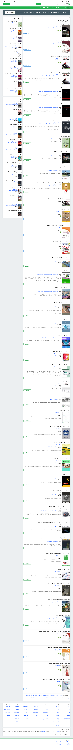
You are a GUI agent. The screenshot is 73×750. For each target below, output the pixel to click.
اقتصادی (57, 706)
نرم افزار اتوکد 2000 (55, 697)
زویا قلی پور (15, 148)
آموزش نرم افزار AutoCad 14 (45, 358)
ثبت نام (11, 1)
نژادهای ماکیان (41, 605)
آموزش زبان (68, 721)
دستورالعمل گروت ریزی (41, 309)
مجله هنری (17, 719)
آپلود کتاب (6, 4)
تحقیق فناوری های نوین (39, 340)
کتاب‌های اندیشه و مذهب (13, 119)
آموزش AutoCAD (55, 27)
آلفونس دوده (14, 82)
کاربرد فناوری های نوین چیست (54, 342)
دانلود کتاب (27, 82)
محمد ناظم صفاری (57, 289)
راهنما (8, 1)
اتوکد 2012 (31, 158)
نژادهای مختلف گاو (35, 605)
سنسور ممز (45, 498)
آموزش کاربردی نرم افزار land (43, 529)
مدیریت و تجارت (7, 712)
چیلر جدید (56, 514)
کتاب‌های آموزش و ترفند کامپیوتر (52, 75)
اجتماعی (57, 715)
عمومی (47, 7)
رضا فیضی (58, 681)
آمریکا (28, 202)
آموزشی (8, 715)
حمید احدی (15, 45)
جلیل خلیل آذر (57, 227)
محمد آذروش (14, 165)
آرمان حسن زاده (57, 665)
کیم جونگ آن (14, 189)
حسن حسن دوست (57, 42)
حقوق (58, 719)
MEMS (48, 498)
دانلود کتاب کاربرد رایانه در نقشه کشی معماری (60, 56)
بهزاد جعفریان (58, 26)
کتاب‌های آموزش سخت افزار (53, 586)
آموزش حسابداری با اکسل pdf (45, 280)
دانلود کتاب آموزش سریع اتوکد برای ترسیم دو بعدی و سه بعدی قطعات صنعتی (53, 182)
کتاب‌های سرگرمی (15, 214)
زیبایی (27, 710)
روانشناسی (57, 713)
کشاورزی (32, 449)
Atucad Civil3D (42, 295)
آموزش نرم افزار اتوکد (38, 78)
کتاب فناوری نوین (31, 340)
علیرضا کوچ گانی (57, 617)
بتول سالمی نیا (57, 649)
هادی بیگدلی (15, 118)
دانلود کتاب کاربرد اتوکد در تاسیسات (62, 24)
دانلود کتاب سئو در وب (65, 410)
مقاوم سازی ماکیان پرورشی (48, 605)
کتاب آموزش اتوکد (50, 141)
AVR (33, 589)
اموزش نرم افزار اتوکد (46, 95)
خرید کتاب (59, 744)
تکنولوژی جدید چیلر (40, 514)
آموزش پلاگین (46, 544)
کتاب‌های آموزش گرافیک (43, 91)
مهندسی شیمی (35, 713)
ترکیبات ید (44, 432)
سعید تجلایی (58, 555)
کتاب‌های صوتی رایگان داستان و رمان (12, 68)
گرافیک (47, 718)
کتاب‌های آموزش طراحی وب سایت (52, 414)
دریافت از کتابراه (27, 33)
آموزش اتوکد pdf (40, 95)
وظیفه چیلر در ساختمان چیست (36, 513)
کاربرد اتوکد (32, 94)
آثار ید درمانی (46, 434)
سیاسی (58, 716)
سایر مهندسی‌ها (35, 716)
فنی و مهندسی (49, 27)
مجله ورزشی (17, 713)
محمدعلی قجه (14, 204)
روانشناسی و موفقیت (6, 709)
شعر (69, 709)
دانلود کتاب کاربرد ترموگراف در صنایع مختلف (60, 365)
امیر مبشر (15, 196)
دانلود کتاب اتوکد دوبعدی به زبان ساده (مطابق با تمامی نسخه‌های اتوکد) (54, 631)
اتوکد (26, 78)
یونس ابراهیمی (57, 476)
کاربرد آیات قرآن (54, 388)
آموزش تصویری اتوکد (55, 97)
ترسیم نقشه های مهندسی (41, 202)
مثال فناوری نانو (36, 327)
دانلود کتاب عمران (58, 545)
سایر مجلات (17, 721)
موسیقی (27, 716)
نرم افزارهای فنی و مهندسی (52, 264)
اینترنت (47, 706)
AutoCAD (28, 94)
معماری (51, 43)
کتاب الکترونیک (58, 741)
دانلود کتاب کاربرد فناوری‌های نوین (63, 335)
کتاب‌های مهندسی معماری (42, 75)
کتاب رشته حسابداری (57, 278)
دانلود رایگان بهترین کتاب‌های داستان (12, 104)
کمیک (69, 713)
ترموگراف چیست (34, 374)
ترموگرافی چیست (55, 372)
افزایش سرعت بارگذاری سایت (32, 416)
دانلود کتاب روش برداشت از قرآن (63, 382)
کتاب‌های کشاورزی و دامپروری (53, 446)
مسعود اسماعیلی (57, 211)
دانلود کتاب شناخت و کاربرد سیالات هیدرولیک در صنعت (58, 396)
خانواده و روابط (26, 709)
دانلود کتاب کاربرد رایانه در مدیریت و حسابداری (60, 271)
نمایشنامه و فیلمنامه (66, 718)
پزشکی (58, 709)
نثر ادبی (68, 715)
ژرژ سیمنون (15, 126)
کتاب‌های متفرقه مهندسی (54, 399)
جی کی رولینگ (14, 22)
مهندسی (52, 7)
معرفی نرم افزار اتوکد (47, 94)
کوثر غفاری (15, 60)
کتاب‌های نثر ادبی (15, 91)
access (38, 278)
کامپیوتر (57, 7)
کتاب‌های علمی (55, 368)
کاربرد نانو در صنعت (30, 327)
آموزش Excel (32, 278)
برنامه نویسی (46, 710)
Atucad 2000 (43, 190)
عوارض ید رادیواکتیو (27, 432)
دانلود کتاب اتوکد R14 (65, 136)
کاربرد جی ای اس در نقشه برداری (32, 621)
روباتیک (37, 715)
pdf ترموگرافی (40, 372)
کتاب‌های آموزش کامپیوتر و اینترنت (52, 337)
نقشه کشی (56, 59)
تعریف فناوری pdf (46, 340)
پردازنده (49, 591)
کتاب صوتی (39, 7)
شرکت (31, 202)
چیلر (35, 514)
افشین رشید (58, 492)
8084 (39, 589)
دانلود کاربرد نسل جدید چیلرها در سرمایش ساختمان (59, 506)
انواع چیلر (52, 516)
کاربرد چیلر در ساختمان (46, 513)
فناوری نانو (47, 328)
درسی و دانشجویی (56, 721)
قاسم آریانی (58, 153)
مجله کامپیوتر (16, 706)
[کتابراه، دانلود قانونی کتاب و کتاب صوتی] (59, 31)
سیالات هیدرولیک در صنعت (52, 402)
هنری (27, 719)
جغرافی (58, 712)
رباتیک (31, 589)
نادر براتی (15, 103)
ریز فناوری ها (55, 497)
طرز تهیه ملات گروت (49, 310)
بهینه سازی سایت (41, 416)
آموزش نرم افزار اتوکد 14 (31, 358)
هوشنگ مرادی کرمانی (13, 67)
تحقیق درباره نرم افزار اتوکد (35, 126)
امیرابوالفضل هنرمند (13, 212)
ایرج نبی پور (58, 428)
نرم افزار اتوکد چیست (34, 559)
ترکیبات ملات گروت (42, 310)
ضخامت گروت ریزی (34, 309)
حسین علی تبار (57, 571)
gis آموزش (55, 621)
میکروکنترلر (55, 589)
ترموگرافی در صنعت (39, 371)
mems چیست (50, 497)
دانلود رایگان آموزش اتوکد (36, 128)
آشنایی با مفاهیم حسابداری (43, 278)
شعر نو (69, 710)
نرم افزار (25, 202)
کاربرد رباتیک (27, 589)
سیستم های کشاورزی (38, 449)
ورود (14, 1)
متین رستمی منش (57, 366)
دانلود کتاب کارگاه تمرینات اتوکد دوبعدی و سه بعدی (59, 647)
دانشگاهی (41, 229)
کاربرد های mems (45, 497)
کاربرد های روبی (54, 481)
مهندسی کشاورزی (54, 449)
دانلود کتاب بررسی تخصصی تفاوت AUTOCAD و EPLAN (58, 553)
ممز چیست (28, 497)
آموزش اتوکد (59, 80)
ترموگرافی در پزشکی (32, 371)
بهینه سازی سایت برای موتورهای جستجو (50, 416)
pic (35, 589)
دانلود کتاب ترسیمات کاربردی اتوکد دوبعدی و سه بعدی (58, 225)
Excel (35, 278)
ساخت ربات (59, 591)
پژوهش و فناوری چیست (53, 340)
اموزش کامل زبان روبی (48, 481)
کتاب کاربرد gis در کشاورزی (46, 449)
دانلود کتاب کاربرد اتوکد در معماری (63, 40)
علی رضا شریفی (57, 524)
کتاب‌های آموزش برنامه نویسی (53, 478)
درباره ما (68, 743)
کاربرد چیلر (56, 516)
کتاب (61, 733)
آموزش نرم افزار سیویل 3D (55, 295)
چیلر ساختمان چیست (53, 513)
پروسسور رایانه (34, 591)
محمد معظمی (58, 89)
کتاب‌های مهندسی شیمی (54, 323)
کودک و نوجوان (26, 715)
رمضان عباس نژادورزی (56, 272)
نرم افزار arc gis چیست (47, 623)
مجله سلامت (17, 718)
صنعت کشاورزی (55, 450)
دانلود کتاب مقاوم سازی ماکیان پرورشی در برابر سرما (59, 599)
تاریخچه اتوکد (37, 94)
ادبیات (65, 7)
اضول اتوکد (54, 80)
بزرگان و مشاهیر (25, 706)
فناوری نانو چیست (50, 326)
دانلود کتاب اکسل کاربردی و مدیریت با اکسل (61, 458)
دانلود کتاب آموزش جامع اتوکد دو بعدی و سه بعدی (59, 663)
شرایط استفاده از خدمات (66, 746)
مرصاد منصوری (57, 412)
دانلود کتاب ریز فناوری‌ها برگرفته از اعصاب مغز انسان (59, 490)
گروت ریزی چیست (58, 311)
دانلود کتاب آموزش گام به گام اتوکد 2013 (61, 241)
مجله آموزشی (16, 715)
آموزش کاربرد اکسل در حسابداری (34, 280)
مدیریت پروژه (59, 530)
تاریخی (58, 710)
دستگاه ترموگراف (54, 371)
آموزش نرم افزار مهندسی (53, 188)
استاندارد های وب (48, 418)
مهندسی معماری (35, 709)
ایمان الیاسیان (57, 304)
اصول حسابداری (54, 277)
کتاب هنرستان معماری (31, 78)
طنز (69, 712)
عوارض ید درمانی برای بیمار (53, 434)
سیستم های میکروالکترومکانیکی (55, 498)
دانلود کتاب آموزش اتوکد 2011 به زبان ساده (60, 257)
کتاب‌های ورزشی (15, 197)
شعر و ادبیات (8, 706)
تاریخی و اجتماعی (7, 710)
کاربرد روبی (59, 482)
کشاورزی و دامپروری (56, 722)
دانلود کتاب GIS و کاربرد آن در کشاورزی (61, 442)
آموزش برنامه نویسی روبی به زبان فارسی (31, 481)
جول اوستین (15, 75)
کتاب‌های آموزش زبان (14, 166)
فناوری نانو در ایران (32, 326)
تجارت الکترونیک (45, 712)
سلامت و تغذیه (25, 713)
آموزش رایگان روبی (48, 482)
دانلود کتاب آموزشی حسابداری (30, 277)
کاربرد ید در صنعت (49, 432)
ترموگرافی (49, 371)
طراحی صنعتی (36, 706)
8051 (37, 589)
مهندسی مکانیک (46, 229)
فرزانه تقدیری (14, 133)
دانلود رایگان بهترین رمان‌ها (13, 23)
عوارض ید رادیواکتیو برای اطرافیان (36, 432)
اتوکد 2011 (39, 264)
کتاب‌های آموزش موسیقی (13, 52)
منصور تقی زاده (14, 30)
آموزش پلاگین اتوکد (51, 545)
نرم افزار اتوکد (42, 173)
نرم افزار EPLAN (47, 559)
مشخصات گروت (56, 310)
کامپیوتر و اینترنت (45, 719)
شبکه (47, 715)
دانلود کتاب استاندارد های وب (64, 569)
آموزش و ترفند (46, 707)
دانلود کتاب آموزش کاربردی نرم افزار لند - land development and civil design (54, 522)
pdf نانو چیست (42, 328)
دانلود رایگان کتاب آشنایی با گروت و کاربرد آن (41, 311)
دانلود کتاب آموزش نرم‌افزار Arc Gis (62, 615)
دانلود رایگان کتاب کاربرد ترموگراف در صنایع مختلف (49, 374)
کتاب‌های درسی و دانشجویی (13, 46)
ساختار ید (59, 434)
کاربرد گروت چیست (29, 310)
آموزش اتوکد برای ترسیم (34, 188)
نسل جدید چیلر (46, 514)
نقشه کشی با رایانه (37, 80)
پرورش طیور (55, 605)
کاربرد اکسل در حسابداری (48, 277)
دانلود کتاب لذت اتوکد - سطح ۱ (63, 88)
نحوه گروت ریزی (51, 311)
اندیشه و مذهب (56, 707)
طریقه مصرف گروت (36, 310)
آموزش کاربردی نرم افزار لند (53, 529)
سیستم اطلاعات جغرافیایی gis (45, 450)
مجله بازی (17, 709)
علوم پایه (57, 724)
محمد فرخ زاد (58, 58)
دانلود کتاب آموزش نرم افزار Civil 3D (62, 288)
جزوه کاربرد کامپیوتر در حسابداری (55, 280)
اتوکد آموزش (42, 94)
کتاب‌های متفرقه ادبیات (14, 182)
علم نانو (45, 326)
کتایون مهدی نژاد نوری (13, 90)
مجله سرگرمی (16, 710)
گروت (51, 309)
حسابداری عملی (51, 278)
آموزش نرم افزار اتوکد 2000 (62, 697)
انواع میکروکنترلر (43, 589)
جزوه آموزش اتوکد (34, 95)
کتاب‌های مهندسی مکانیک (45, 510)
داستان (69, 706)
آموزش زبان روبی (41, 481)
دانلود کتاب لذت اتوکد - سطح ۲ (63, 104)
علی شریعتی (58, 383)
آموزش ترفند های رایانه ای (53, 544)
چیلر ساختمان (45, 516)
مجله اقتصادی (16, 712)
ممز (30, 497)
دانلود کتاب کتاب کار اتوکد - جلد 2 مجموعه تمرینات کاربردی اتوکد (56, 679)
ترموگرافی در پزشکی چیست (47, 372)
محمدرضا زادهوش (14, 156)
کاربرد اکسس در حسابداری (39, 277)
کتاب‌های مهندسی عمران (42, 200)
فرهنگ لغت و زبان (67, 719)
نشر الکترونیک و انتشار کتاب (65, 1)
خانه (69, 7)
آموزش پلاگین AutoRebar (34, 544)
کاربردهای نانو (55, 326)
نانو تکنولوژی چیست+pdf (39, 326)
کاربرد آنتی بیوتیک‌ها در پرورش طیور (51, 607)
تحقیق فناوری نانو (42, 327)
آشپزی (27, 707)
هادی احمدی (58, 444)
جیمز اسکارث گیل (14, 110)
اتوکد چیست (53, 94)
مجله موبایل (17, 707)
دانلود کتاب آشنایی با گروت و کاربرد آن (62, 302)
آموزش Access (27, 278)
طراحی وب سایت (45, 716)
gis (51, 450)
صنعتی (35, 202)
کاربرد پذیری (53, 418)
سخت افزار (39, 591)
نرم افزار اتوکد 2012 (36, 158)
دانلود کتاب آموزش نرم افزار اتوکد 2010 (62, 167)
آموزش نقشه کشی (43, 80)
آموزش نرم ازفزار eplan (54, 561)
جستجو (38, 4)
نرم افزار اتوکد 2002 (38, 697)
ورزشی (27, 718)
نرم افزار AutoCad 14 (54, 358)
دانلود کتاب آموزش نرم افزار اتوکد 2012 (62, 151)
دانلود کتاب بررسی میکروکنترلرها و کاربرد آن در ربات (59, 583)
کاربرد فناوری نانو (48, 327)
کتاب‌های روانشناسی (14, 31)
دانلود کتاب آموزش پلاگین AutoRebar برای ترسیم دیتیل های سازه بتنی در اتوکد (53, 538)
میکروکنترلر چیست (44, 591)
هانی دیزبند (58, 397)
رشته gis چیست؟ (54, 623)
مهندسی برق (36, 710)
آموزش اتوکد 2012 (47, 158)
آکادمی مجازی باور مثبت (13, 37)
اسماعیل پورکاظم (57, 601)
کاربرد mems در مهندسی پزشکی (37, 497)
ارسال (49, 734)
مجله (44, 7)
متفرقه (27, 721)
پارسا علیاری (58, 460)
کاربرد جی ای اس (40, 621)
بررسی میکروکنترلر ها (49, 589)
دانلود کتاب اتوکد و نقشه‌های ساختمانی (61, 120)
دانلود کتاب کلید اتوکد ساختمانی (63, 209)
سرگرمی (27, 712)
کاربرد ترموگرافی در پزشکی (34, 372)
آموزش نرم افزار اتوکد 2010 (48, 173)
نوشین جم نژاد (14, 141)
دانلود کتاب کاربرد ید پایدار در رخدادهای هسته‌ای (60, 426)
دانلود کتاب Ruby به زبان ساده (63, 474)
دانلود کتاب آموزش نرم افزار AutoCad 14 (61, 351)
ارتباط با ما (68, 741)
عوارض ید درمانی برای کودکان (38, 434)
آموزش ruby (42, 482)
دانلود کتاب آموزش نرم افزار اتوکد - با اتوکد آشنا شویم (58, 198)
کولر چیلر (49, 516)
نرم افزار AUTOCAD (54, 559)
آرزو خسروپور (58, 243)
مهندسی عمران (26, 544)
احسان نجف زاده (57, 585)
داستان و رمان (8, 707)
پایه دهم (49, 129)
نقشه (33, 202)
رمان (69, 707)
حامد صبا (58, 633)
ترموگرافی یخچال (45, 371)
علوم (61, 7)
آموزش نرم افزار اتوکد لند (29, 529)
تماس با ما (4, 1)
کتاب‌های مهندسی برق (54, 494)
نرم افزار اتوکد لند (36, 529)
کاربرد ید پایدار (55, 432)
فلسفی (58, 718)
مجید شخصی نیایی (57, 184)
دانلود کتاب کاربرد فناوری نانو (64, 319)
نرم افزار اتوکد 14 (38, 358)
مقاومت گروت (55, 309)
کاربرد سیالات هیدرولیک (37, 402)
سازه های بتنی (41, 544)
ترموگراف (39, 374)
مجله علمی (17, 716)
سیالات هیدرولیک (44, 402)
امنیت (47, 709)
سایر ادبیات (68, 722)
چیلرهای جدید (51, 514)
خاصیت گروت (48, 309)
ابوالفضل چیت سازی (56, 353)
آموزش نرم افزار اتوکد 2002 (46, 697)
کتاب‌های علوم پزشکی (54, 430)
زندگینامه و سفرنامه (67, 716)
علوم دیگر (57, 725)
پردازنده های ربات (54, 591)
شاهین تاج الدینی (57, 122)
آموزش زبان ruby (54, 482)
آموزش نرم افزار (48, 190)
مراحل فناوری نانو (54, 327)
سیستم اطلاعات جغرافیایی (35, 450)
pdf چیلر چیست (31, 514)
